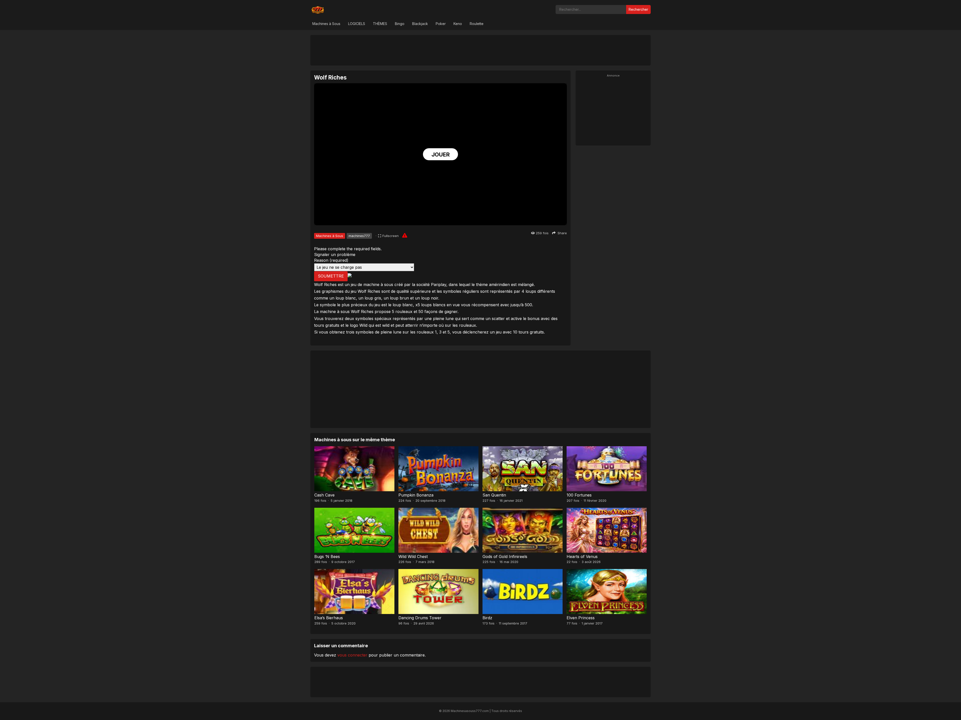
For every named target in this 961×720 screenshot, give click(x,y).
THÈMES (380, 24)
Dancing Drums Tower (419, 617)
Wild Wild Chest (413, 556)
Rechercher (638, 9)
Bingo (399, 24)
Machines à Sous (326, 24)
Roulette (477, 24)
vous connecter (352, 655)
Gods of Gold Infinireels (505, 556)
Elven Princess (581, 617)
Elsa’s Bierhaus (328, 617)
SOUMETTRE (331, 276)
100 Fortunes (579, 495)
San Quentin (494, 495)
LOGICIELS (356, 24)
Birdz (487, 617)
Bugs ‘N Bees (327, 556)
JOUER (440, 154)
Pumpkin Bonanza (415, 495)
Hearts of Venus (582, 556)
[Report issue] (404, 235)
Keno (457, 24)
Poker (441, 24)
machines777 (359, 236)
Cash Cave (324, 495)
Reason (331, 260)
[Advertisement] (480, 50)
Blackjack (420, 24)
